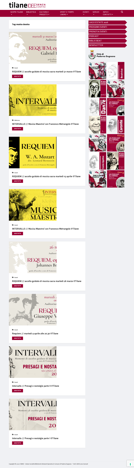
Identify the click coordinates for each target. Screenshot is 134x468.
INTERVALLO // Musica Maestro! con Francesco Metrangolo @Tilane (45, 124)
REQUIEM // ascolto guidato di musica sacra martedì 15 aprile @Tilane (46, 176)
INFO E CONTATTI (107, 13)
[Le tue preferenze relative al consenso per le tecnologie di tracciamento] (130, 464)
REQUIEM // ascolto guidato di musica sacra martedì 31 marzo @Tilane (46, 72)
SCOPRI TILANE (16, 12)
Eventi (16, 68)
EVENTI (86, 12)
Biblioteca (31, 12)
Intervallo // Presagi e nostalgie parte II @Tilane (35, 386)
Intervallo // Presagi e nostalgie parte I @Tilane (35, 438)
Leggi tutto (17, 76)
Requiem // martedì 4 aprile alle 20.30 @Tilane (35, 334)
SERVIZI (96, 12)
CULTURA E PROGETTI (44, 13)
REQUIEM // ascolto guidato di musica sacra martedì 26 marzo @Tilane (46, 281)
